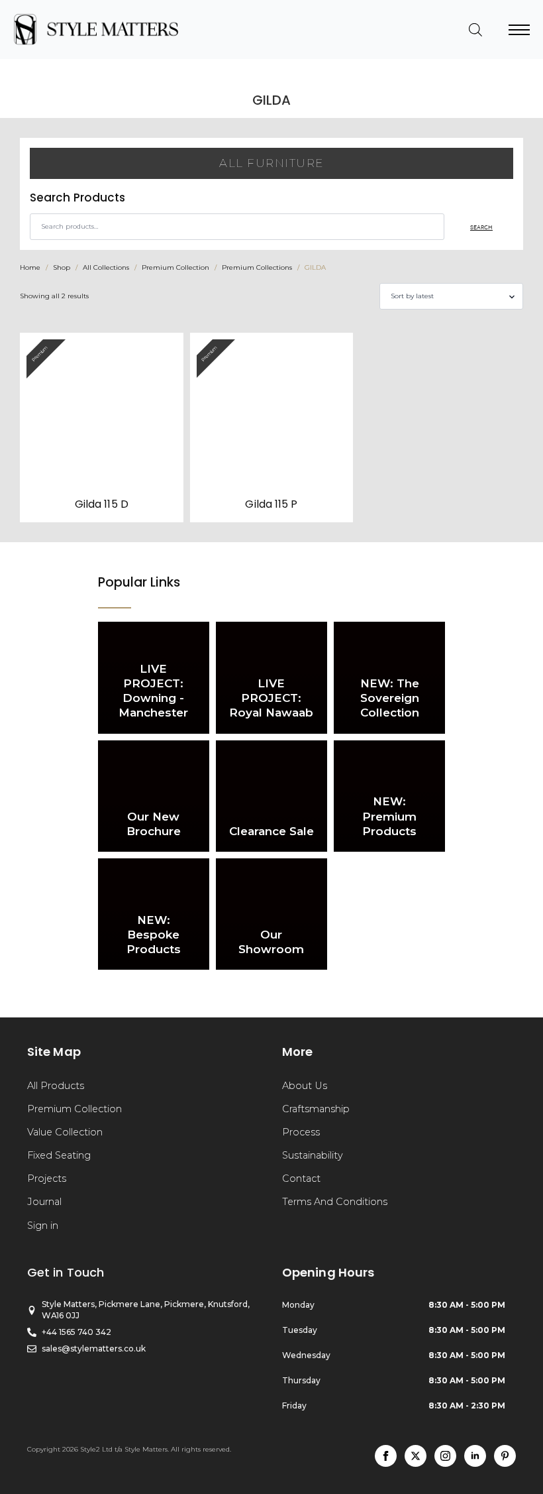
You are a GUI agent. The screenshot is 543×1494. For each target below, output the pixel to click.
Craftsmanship (316, 1109)
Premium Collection (175, 267)
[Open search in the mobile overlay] (475, 29)
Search (481, 226)
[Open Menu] (519, 29)
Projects (46, 1178)
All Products (55, 1086)
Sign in (42, 1226)
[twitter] (415, 1456)
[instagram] (445, 1456)
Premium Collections (257, 267)
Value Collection (65, 1132)
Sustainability (312, 1155)
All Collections (106, 267)
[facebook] (386, 1456)
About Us (304, 1086)
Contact (301, 1178)
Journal (44, 1202)
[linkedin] (475, 1456)
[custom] (505, 1456)
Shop (61, 267)
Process (301, 1132)
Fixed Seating (59, 1155)
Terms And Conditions (334, 1202)
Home (30, 267)
